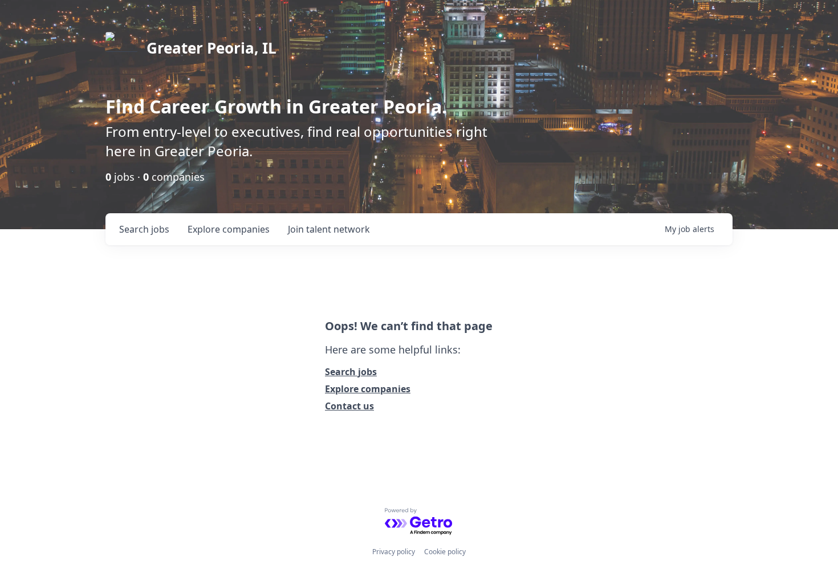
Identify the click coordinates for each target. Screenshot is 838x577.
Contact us (349, 406)
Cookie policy (445, 551)
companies (229, 229)
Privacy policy (393, 551)
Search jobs (351, 371)
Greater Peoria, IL (211, 48)
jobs (144, 229)
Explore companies (367, 389)
